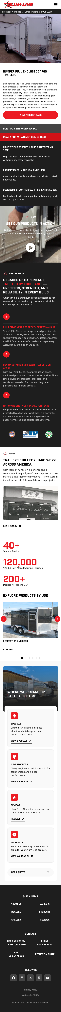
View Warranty (20, 856)
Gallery (16, 919)
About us (16, 903)
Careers (45, 903)
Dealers (16, 911)
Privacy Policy (30, 989)
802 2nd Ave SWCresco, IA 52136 (16, 943)
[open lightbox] (30, 38)
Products (45, 911)
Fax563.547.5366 (16, 954)
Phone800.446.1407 (44, 943)
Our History (10, 526)
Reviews (16, 818)
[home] (18, 4)
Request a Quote (44, 954)
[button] (55, 4)
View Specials (19, 740)
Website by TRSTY (30, 995)
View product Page (30, 115)
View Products (19, 781)
